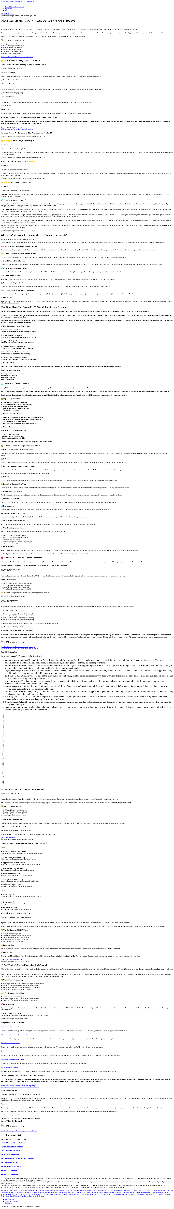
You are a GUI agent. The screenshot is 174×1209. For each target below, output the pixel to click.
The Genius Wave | (64, 1192)
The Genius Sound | (97, 1192)
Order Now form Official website (11, 959)
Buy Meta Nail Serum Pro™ (10, 57)
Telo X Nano (112, 1190)
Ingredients (8, 9)
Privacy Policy (9, 1199)
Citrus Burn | (10, 1196)
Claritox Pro (40, 1190)
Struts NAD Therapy (123, 1190)
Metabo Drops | (117, 1192)
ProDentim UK (82, 1190)
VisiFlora (21, 1190)
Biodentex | (156, 1190)
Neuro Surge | (93, 1194)
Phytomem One (30, 1190)
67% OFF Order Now (8, 14)
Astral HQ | (33, 1194)
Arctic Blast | (15, 1192)
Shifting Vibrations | (136, 1192)
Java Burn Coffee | (151, 1194)
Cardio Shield (49, 1190)
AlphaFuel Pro (59, 1190)
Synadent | (4, 1194)
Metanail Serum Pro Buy (9, 1174)
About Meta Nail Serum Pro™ (14, 7)
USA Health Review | (105, 1194)
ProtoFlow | (23, 1192)
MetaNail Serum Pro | (15, 1194)
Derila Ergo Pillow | (33, 1192)
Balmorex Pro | (53, 1192)
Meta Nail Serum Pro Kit (9, 1162)
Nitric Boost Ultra (71, 1190)
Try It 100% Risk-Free (8, 837)
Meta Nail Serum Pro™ (26, 2)
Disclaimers (8, 1203)
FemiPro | (163, 1190)
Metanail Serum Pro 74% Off (11, 1170)
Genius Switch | (140, 1194)
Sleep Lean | (33, 1196)
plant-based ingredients (15, 853)
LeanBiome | (85, 1194)
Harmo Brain (13, 1190)
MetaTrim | (25, 1194)
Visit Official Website (26, 57)
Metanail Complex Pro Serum (11, 1166)
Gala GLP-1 (147, 1190)
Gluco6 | (39, 1194)
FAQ (6, 10)
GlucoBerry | (24, 1196)
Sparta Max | (58, 1194)
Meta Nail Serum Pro (8, 1150)
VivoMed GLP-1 (137, 1190)
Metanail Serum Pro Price (10, 1154)
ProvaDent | (44, 1192)
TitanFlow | (125, 1192)
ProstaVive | (108, 1192)
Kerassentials (92, 1190)
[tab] (87, 1026)
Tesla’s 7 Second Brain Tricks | (80, 1192)
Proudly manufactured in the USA (12, 113)
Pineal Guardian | (48, 1194)
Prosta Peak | (147, 1192)
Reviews (18, 1150)
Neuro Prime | (6, 1192)
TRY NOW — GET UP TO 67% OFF (13, 1143)
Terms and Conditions (12, 1201)
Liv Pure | (66, 1194)
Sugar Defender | (74, 1194)
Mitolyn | (17, 1196)
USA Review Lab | (119, 1194)
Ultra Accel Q (102, 1190)
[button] (87, 1026)
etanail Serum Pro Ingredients (12, 1147)
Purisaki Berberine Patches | (160, 1192)
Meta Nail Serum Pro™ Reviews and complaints (17, 1158)
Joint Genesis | (129, 1194)
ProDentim (4, 1190)
